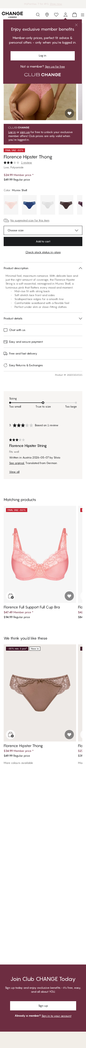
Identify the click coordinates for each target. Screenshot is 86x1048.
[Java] (66, 205)
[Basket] (74, 14)
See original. (17, 463)
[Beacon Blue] (29, 205)
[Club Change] (56, 14)
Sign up (43, 1005)
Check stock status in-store (43, 252)
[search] (37, 14)
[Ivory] (47, 205)
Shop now (56, 4)
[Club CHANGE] (65, 14)
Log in (42, 55)
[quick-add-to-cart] (10, 596)
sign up (25, 132)
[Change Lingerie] (12, 15)
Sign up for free (55, 66)
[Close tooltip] (76, 25)
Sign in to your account (56, 1016)
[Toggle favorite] (69, 113)
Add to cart (43, 241)
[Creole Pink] (11, 205)
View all (14, 471)
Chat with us (17, 330)
